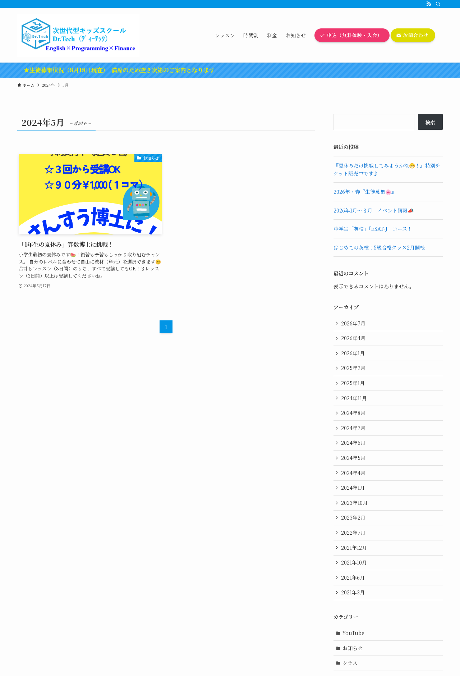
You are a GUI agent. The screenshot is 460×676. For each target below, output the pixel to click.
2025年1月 (353, 383)
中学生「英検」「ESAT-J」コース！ (373, 228)
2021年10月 (354, 562)
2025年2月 (353, 367)
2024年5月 (353, 457)
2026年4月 (353, 338)
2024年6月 (353, 442)
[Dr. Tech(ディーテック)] (78, 35)
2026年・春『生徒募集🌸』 (365, 191)
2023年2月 (353, 517)
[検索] (438, 4)
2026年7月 (353, 323)
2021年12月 (354, 547)
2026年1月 (353, 353)
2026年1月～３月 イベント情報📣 (374, 210)
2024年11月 (354, 398)
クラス (350, 663)
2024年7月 (353, 427)
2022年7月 (353, 532)
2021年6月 (353, 577)
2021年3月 (353, 592)
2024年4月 (353, 472)
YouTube (353, 632)
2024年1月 (353, 487)
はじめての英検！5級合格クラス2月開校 (379, 247)
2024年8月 (353, 412)
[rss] (428, 4)
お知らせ (352, 648)
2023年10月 (354, 502)
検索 (430, 122)
